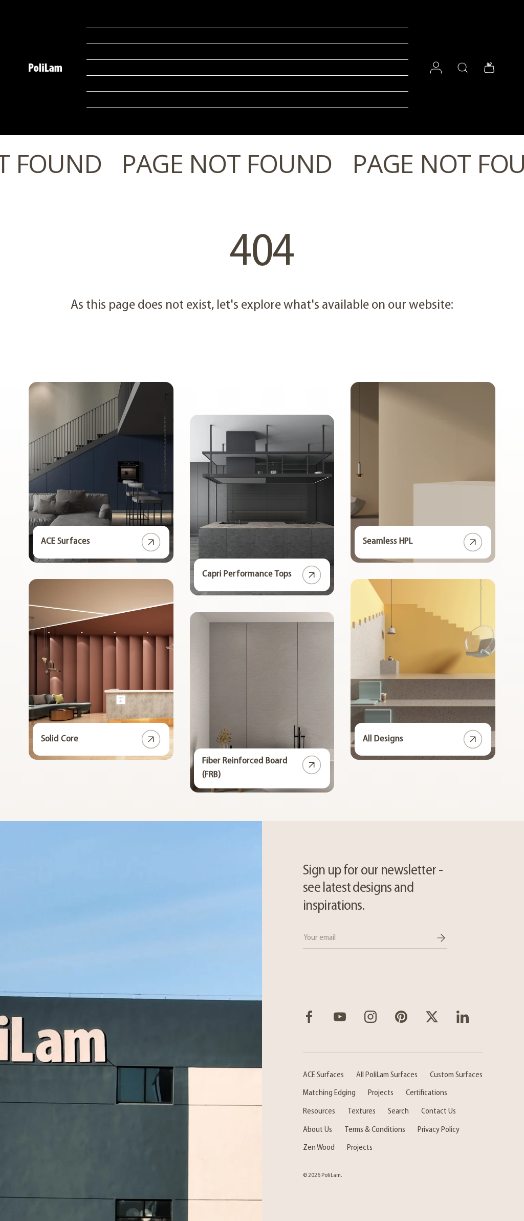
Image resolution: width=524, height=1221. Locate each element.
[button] (489, 67)
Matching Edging (329, 1093)
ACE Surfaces (65, 541)
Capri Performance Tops (247, 574)
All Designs (383, 739)
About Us (317, 1130)
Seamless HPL (388, 541)
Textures (361, 1111)
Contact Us (438, 1111)
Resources (319, 1111)
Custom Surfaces (456, 1075)
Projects (381, 1093)
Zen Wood (319, 1148)
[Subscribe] (434, 938)
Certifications (426, 1093)
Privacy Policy (439, 1130)
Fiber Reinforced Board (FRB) (245, 768)
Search (398, 1111)
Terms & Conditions (374, 1130)
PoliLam (331, 1175)
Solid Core (59, 739)
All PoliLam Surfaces (387, 1075)
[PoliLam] (131, 1021)
